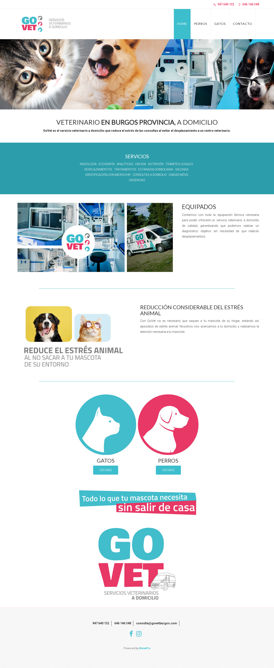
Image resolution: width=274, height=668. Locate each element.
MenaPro (144, 648)
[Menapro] (45, 24)
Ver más (105, 470)
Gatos (220, 23)
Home (182, 23)
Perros (200, 23)
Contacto (242, 23)
